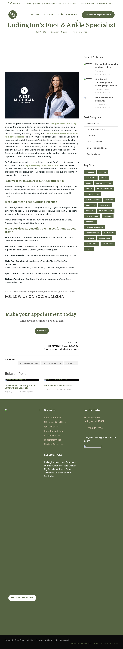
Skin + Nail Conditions (97, 148)
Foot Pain (109, 200)
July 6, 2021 (41, 32)
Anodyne (102, 172)
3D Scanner (90, 172)
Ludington (71, 363)
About (96, 643)
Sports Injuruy (91, 244)
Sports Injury (108, 244)
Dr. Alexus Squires (60, 32)
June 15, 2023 (49, 389)
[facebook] (113, 6)
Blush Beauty (93, 123)
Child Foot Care (52, 435)
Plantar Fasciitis (92, 233)
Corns (88, 183)
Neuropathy (90, 222)
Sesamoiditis (109, 233)
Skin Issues (90, 238)
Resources (86, 643)
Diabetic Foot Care (96, 129)
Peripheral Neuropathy (94, 227)
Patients (104, 643)
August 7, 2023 (10, 392)
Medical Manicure (105, 211)
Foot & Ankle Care (52, 363)
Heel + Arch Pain (94, 141)
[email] (6, 302)
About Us (48, 14)
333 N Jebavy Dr (92, 417)
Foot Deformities (52, 439)
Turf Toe (89, 249)
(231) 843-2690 (95, 428)
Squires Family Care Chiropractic (42, 165)
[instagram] (117, 6)
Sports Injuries (93, 154)
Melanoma (107, 216)
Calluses (104, 178)
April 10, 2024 (102, 71)
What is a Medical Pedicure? (58, 386)
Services (34, 14)
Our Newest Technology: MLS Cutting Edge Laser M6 (20, 387)
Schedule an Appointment (98, 14)
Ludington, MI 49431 (94, 421)
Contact (87, 14)
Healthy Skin (105, 205)
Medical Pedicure (92, 216)
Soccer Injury (104, 238)
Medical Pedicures (53, 444)
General (91, 135)
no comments (80, 32)
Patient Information (68, 14)
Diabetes (89, 189)
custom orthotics (103, 183)
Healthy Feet (90, 205)
